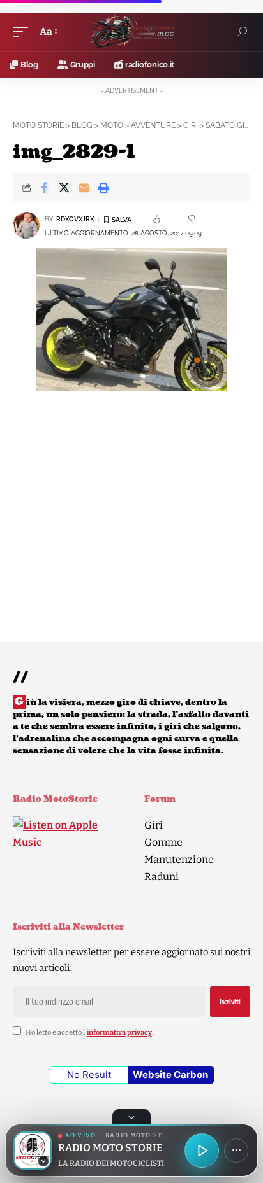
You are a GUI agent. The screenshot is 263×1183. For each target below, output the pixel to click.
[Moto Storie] (131, 32)
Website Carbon (170, 1074)
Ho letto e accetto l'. (89, 1032)
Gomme (163, 842)
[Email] (84, 188)
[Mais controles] (236, 1150)
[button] (23, 31)
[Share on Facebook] (44, 188)
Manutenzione (179, 859)
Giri (153, 825)
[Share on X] (64, 188)
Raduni (161, 877)
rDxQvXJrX (75, 219)
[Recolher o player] (131, 1117)
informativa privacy (119, 1032)
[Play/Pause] (201, 1150)
